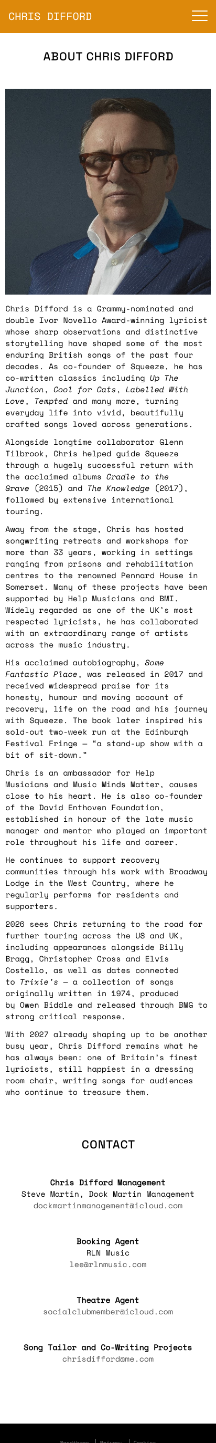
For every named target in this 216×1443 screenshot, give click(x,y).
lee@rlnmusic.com (108, 1264)
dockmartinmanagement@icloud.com (108, 1205)
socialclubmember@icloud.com (108, 1311)
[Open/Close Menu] (200, 16)
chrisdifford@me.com (108, 1359)
